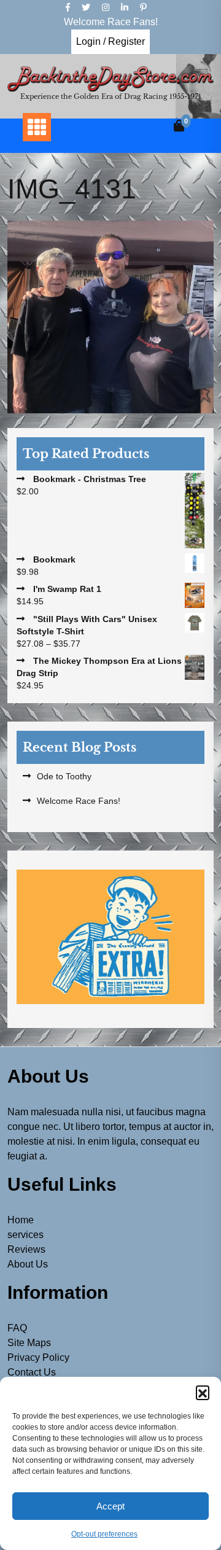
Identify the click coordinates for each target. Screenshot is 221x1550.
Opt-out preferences (104, 1534)
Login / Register (110, 41)
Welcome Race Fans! (78, 801)
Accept (110, 1506)
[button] (202, 1392)
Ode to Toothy (64, 776)
